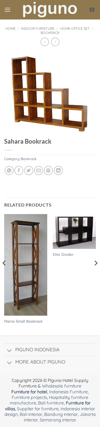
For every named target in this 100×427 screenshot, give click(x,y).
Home (11, 28)
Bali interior (31, 414)
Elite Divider (63, 254)
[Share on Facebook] (18, 170)
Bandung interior (61, 414)
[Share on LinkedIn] (58, 170)
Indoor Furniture (37, 28)
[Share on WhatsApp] (9, 170)
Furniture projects (29, 397)
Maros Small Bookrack (23, 321)
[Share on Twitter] (28, 170)
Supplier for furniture (38, 408)
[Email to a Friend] (38, 170)
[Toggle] (9, 351)
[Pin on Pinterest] (48, 170)
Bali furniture (51, 403)
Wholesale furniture (61, 386)
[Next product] (45, 42)
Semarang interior (58, 420)
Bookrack (50, 32)
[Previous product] (55, 42)
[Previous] (4, 274)
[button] (7, 10)
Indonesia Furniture (68, 391)
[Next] (95, 274)
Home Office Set (75, 28)
